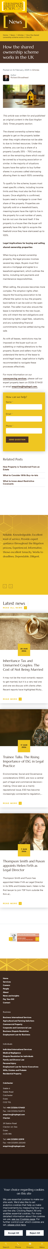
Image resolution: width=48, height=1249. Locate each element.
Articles (20, 35)
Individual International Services (17, 1049)
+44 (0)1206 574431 (16, 1107)
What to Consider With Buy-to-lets (20, 475)
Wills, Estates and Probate (14, 1070)
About (5, 992)
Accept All (13, 1233)
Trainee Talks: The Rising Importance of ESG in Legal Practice (23, 761)
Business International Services (17, 1017)
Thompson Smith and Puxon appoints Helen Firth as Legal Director (24, 865)
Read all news (13, 608)
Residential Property (12, 1073)
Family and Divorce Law (13, 1060)
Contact (6, 1002)
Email (8, 414)
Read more (10, 699)
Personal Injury (9, 1063)
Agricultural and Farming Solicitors (18, 1021)
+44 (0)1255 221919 (15, 1139)
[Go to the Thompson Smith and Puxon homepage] (13, 6)
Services (7, 982)
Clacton (6, 1118)
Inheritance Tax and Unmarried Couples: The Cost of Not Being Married (23, 665)
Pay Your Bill (8, 999)
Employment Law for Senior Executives (20, 1067)
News (12, 35)
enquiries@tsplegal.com (14, 1114)
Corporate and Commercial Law (17, 1028)
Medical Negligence (12, 1053)
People (6, 989)
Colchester (8, 1083)
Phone (9, 426)
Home (5, 35)
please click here (17, 1224)
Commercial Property (12, 1024)
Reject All (35, 1233)
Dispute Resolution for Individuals (18, 1056)
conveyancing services (14, 378)
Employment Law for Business (16, 1034)
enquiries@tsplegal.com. (25, 386)
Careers (6, 985)
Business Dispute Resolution (16, 1031)
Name (8, 402)
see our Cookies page (23, 1219)
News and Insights (11, 996)
